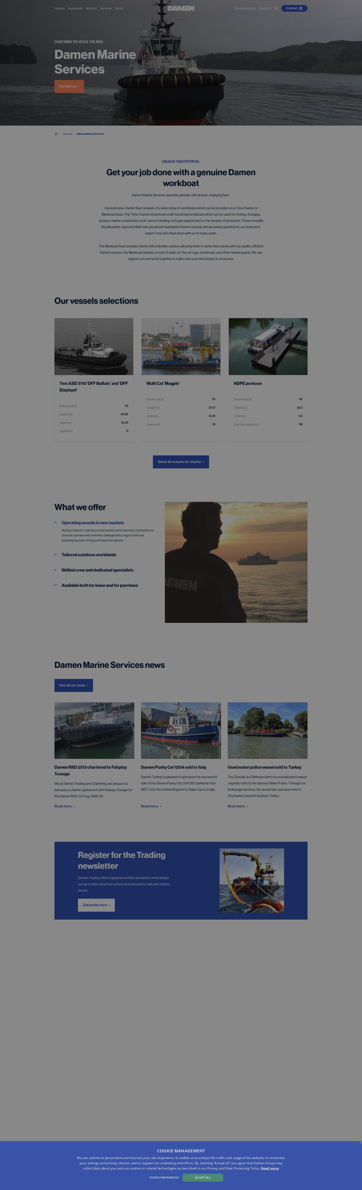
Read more (270, 1168)
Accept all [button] (203, 1177)
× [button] (360, 1142)
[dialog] (181, 1165)
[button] (122, 1177)
